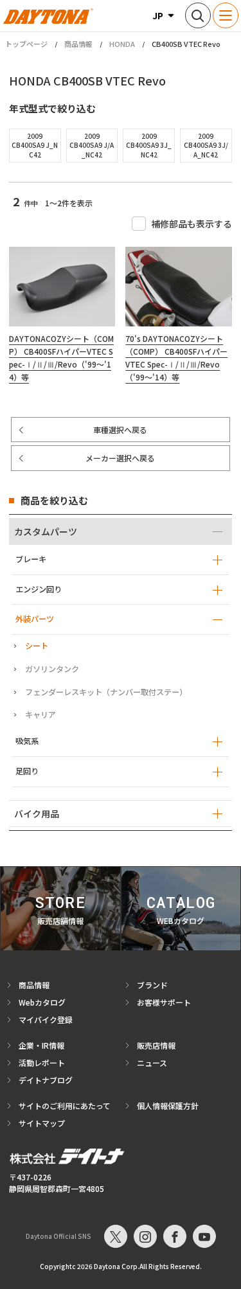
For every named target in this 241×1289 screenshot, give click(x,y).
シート (36, 646)
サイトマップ (42, 1122)
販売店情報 (156, 1045)
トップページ (26, 44)
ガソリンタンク (52, 669)
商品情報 (78, 44)
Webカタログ (42, 1002)
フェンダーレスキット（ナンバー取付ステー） (106, 692)
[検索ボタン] (198, 15)
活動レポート (42, 1062)
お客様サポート (164, 1002)
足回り (27, 771)
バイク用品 (36, 813)
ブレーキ (30, 559)
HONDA (122, 44)
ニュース (152, 1062)
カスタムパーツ (45, 531)
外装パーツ (34, 619)
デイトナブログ (46, 1079)
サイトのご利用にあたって (65, 1105)
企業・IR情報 (41, 1045)
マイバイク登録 (46, 1019)
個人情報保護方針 (168, 1105)
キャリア (40, 714)
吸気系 (27, 741)
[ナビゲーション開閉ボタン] (225, 15)
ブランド (152, 984)
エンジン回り (38, 589)
